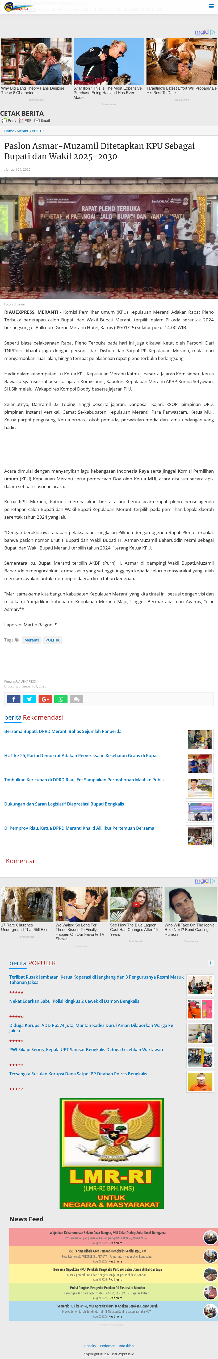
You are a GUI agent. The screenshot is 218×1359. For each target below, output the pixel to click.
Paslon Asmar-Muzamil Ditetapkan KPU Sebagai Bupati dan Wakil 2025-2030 (99, 151)
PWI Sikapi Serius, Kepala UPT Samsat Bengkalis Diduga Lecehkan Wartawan (86, 1049)
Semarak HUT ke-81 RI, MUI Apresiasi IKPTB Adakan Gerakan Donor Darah (107, 1306)
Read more (115, 1243)
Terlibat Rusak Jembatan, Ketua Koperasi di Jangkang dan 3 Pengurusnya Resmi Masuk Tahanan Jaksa (96, 979)
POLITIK (52, 640)
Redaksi (90, 1345)
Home (9, 130)
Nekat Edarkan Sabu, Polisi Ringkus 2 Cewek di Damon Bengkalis (74, 1001)
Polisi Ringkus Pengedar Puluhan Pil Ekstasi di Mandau (107, 1288)
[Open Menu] (211, 6)
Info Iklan (126, 1345)
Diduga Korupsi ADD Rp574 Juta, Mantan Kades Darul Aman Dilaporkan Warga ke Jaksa (91, 1028)
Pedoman (107, 1345)
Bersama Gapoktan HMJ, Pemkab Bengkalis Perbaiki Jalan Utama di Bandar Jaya (107, 1269)
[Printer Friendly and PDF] (26, 123)
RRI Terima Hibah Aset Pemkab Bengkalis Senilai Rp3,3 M (107, 1251)
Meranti (31, 640)
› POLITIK (37, 130)
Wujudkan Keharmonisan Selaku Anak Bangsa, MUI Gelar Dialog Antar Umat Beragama (108, 1233)
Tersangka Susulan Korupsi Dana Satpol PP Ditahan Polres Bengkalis (78, 1074)
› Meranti (22, 130)
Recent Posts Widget (112, 1324)
